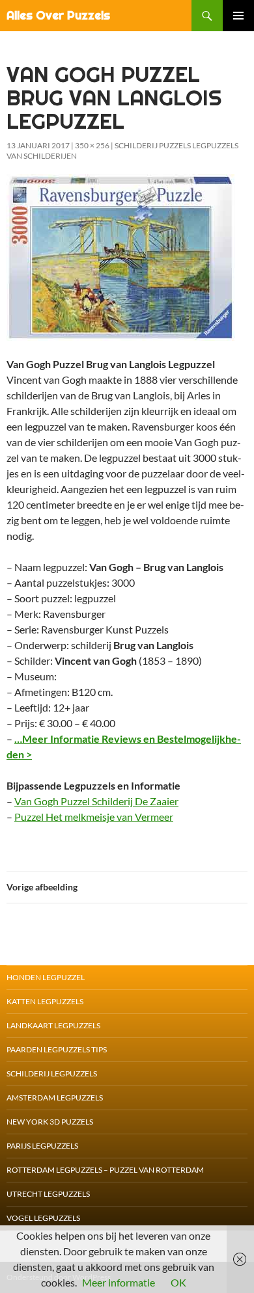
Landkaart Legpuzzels (53, 1025)
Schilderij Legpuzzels (52, 1073)
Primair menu (238, 15)
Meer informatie (118, 1282)
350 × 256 (92, 145)
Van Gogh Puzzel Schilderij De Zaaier (96, 801)
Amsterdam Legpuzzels (55, 1097)
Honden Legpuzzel (46, 977)
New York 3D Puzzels (50, 1121)
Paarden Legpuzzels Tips (57, 1049)
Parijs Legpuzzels (42, 1146)
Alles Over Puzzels (58, 15)
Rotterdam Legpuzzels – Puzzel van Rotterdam (105, 1170)
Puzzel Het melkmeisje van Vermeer (93, 816)
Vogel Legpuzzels (43, 1218)
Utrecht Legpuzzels (48, 1194)
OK (178, 1282)
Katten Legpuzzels (45, 1001)
